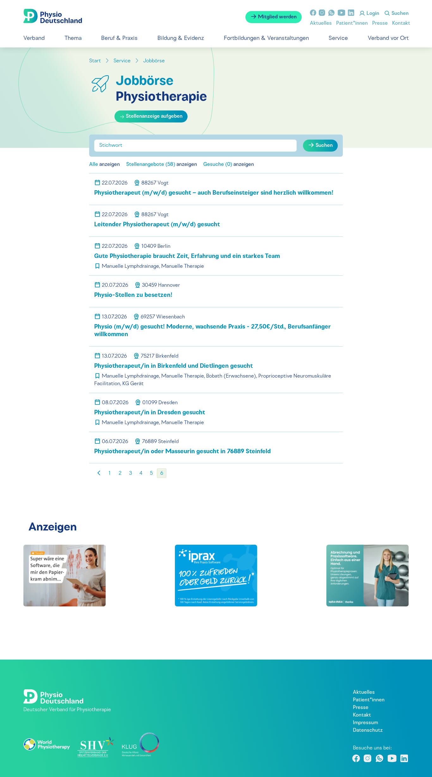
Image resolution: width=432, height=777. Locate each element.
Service (338, 38)
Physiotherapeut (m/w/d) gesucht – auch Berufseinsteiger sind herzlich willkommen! (213, 193)
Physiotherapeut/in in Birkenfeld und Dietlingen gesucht (173, 366)
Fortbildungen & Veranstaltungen (266, 38)
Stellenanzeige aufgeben (154, 116)
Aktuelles (321, 23)
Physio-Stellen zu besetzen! (133, 295)
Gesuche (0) (218, 164)
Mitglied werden (277, 17)
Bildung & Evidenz (180, 38)
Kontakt (401, 23)
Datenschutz (368, 730)
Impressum (365, 723)
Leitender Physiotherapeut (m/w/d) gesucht (157, 225)
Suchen (399, 13)
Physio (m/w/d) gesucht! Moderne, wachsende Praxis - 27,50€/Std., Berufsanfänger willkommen (212, 330)
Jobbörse (154, 61)
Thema (73, 38)
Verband (34, 38)
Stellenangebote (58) (151, 164)
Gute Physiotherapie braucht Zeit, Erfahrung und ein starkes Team (187, 256)
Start (95, 61)
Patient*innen (352, 23)
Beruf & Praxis (119, 38)
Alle (94, 164)
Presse (380, 23)
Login (372, 13)
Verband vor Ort (388, 38)
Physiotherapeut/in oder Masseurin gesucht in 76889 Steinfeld (182, 451)
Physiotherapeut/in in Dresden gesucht (149, 413)
